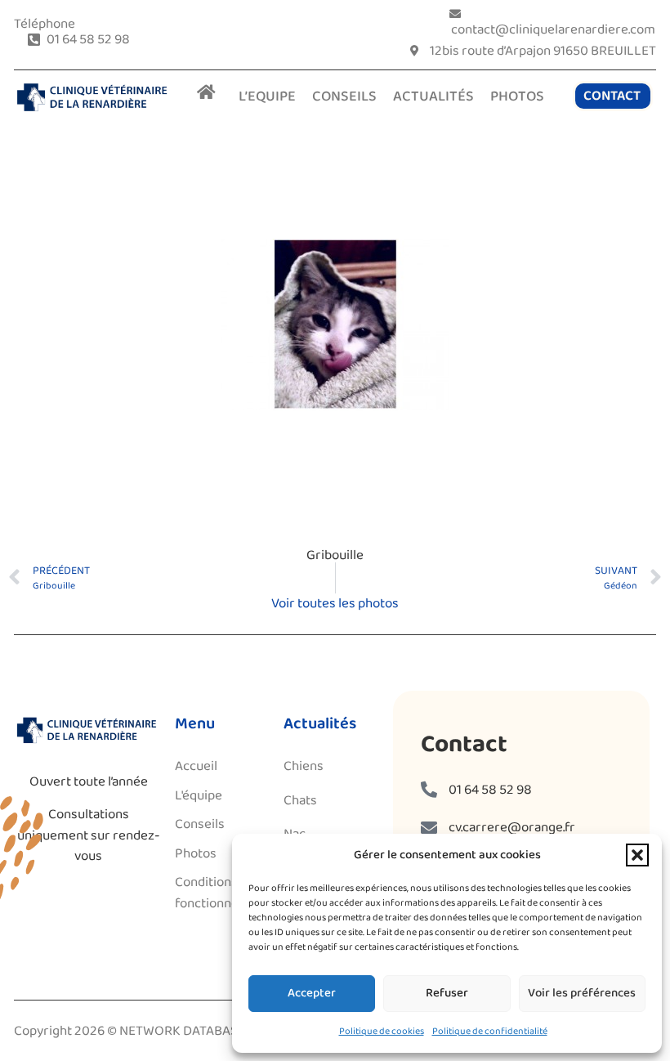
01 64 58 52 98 (490, 790)
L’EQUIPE (267, 96)
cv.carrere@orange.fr (512, 828)
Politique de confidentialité (489, 1031)
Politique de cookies (381, 1031)
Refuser (447, 993)
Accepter (312, 993)
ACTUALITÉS (433, 96)
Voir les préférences (582, 993)
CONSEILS (344, 96)
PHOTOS (517, 96)
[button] (637, 855)
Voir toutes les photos (335, 604)
